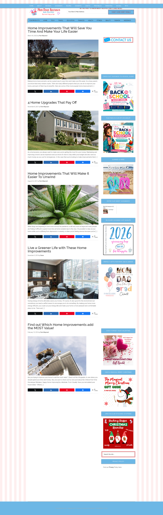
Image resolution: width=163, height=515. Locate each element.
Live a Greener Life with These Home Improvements (57, 249)
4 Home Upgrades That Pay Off (52, 102)
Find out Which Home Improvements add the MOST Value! (60, 326)
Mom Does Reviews (46, 11)
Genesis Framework (89, 508)
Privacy (111, 467)
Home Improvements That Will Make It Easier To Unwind (58, 175)
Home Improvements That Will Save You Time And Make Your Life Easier (60, 29)
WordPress (99, 508)
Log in (106, 508)
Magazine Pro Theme (74, 508)
